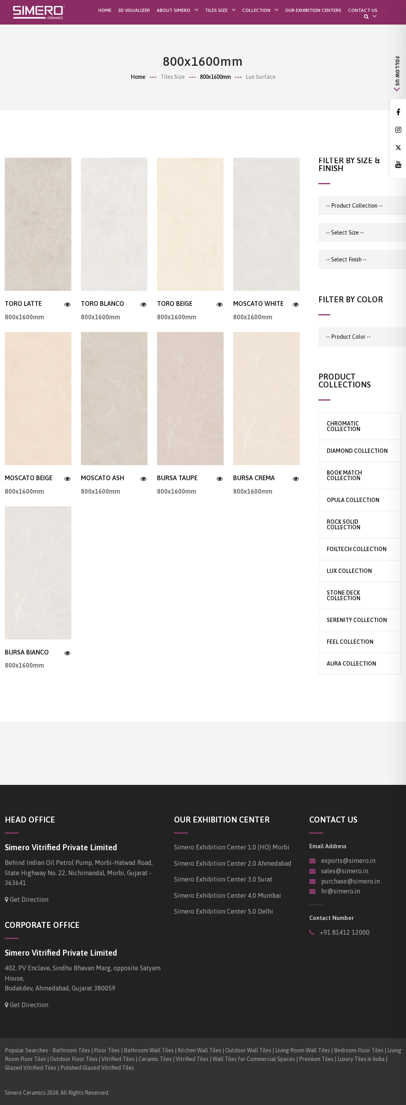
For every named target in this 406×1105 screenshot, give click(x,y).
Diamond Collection (357, 451)
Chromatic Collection (343, 426)
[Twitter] (398, 147)
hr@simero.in (340, 891)
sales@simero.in (344, 870)
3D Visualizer (134, 10)
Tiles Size (216, 10)
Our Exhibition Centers (313, 10)
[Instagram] (398, 130)
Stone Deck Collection (343, 595)
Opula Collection (353, 500)
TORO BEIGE (174, 303)
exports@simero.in (348, 860)
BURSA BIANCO (27, 652)
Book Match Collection (344, 475)
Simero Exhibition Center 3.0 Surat (223, 879)
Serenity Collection (357, 620)
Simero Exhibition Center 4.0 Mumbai (227, 895)
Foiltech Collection (357, 549)
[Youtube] (398, 164)
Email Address (327, 846)
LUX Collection (349, 571)
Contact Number (331, 917)
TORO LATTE (23, 303)
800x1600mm (215, 77)
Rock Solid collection (343, 525)
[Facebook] (398, 112)
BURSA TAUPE (177, 477)
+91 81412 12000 (344, 932)
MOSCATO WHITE (258, 303)
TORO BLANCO (102, 303)
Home (104, 10)
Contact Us (362, 10)
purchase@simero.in (350, 881)
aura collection (351, 663)
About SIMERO (173, 10)
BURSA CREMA (254, 477)
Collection (256, 10)
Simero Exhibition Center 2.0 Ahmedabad (232, 863)
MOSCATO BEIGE (28, 477)
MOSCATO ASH (102, 477)
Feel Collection (350, 642)
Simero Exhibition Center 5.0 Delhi (223, 911)
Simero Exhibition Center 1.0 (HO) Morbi (231, 847)
